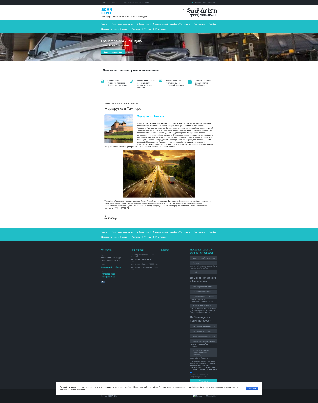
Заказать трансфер (113, 52)
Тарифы (212, 24)
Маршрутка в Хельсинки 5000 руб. (143, 260)
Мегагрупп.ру (211, 396)
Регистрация (160, 29)
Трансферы (137, 249)
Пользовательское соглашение (136, 2)
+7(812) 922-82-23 (202, 12)
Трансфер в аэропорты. (122, 24)
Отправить (203, 381)
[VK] (103, 282)
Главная (107, 103)
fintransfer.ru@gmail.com (111, 267)
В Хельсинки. (143, 24)
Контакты (136, 29)
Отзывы (148, 29)
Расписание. (199, 24)
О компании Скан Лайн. (110, 2)
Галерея (164, 249)
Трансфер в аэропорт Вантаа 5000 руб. (142, 255)
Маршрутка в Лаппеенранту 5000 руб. (144, 268)
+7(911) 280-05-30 (202, 15)
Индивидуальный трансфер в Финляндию (171, 24)
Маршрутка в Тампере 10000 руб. (144, 264)
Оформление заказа (110, 29)
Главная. (104, 24)
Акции (125, 29)
